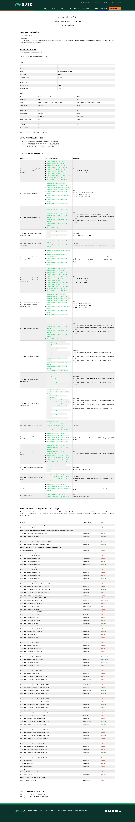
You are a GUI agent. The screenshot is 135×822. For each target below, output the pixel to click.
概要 (52, 810)
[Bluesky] (120, 811)
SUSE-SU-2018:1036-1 (28, 141)
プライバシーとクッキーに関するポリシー (105, 818)
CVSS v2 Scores (24, 62)
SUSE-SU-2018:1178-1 (28, 145)
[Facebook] (109, 811)
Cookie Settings (91, 818)
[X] (113, 811)
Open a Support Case (22, 819)
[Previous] (63, 25)
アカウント (98, 2)
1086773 (34, 132)
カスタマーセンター (87, 2)
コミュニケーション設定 (60, 810)
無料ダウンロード (115, 8)
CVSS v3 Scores (24, 93)
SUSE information (28, 49)
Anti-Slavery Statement (44, 810)
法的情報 (35, 810)
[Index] (69, 25)
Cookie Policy (117, 818)
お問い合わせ (104, 8)
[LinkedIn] (116, 811)
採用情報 (30, 810)
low (42, 56)
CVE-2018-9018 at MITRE (27, 35)
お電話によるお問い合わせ (81, 810)
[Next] (72, 25)
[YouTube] (106, 811)
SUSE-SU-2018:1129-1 (28, 143)
